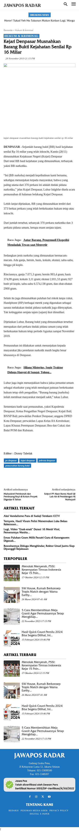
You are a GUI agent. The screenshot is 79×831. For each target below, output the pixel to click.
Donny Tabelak (23, 453)
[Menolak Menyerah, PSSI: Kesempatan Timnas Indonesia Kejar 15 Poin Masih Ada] (12, 573)
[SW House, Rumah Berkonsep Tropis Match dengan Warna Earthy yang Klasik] (12, 595)
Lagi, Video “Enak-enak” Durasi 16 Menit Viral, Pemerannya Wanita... (32, 531)
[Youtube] (49, 796)
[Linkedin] (41, 476)
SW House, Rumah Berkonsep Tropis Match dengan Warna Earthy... (41, 592)
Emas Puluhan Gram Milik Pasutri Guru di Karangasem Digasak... (36, 539)
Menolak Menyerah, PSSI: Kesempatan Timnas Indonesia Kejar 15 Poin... (41, 570)
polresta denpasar (47, 460)
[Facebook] (7, 476)
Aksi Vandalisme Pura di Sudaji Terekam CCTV (32, 516)
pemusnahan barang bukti (17, 465)
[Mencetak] (49, 476)
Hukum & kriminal (24, 30)
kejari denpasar (28, 460)
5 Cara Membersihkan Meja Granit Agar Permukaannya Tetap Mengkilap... (43, 613)
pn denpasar (11, 460)
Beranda (8, 30)
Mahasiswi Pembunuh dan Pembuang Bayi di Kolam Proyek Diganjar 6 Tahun (20, 496)
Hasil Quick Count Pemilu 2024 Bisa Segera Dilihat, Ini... (42, 633)
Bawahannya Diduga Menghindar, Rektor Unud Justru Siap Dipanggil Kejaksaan (39, 547)
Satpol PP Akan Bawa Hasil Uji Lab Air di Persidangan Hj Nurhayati (59, 496)
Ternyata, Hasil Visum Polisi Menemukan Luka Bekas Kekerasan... (35, 522)
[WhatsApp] (32, 476)
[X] (15, 476)
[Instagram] (36, 796)
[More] (58, 476)
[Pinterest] (24, 476)
